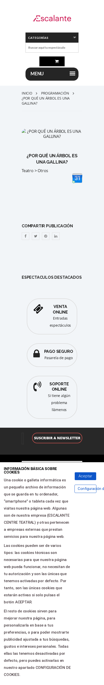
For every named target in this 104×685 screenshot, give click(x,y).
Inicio (27, 93)
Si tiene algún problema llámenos (59, 402)
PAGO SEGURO (58, 351)
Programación (55, 93)
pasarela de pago (58, 357)
